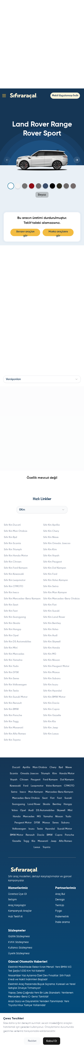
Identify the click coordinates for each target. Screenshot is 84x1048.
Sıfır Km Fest (11, 611)
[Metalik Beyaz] (17, 186)
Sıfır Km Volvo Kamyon (55, 580)
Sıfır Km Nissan (51, 660)
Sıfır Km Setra (51, 586)
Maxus (46, 823)
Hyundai (50, 829)
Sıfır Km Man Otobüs (15, 531)
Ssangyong (18, 804)
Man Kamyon (35, 792)
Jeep (53, 841)
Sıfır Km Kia (49, 721)
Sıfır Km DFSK (11, 672)
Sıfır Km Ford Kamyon (16, 568)
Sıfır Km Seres (11, 678)
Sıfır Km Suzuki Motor (16, 697)
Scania (14, 773)
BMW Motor (16, 835)
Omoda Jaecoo (29, 773)
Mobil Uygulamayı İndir (65, 95)
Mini (70, 810)
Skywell (61, 810)
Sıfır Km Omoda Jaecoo (56, 543)
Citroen (24, 780)
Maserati (43, 841)
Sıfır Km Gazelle (52, 715)
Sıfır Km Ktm (50, 549)
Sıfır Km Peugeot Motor (56, 666)
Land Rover (34, 804)
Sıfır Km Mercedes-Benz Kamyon (22, 599)
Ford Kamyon (50, 780)
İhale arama (62, 922)
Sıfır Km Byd (10, 537)
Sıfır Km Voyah (51, 556)
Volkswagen (19, 829)
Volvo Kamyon (54, 786)
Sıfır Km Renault (13, 703)
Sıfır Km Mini (11, 648)
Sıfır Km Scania (12, 543)
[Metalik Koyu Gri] (38, 186)
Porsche (69, 835)
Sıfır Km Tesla (11, 691)
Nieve (68, 767)
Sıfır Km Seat (11, 605)
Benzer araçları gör (25, 233)
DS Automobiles (45, 810)
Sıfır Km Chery (51, 531)
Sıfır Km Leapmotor (14, 580)
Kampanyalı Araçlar (20, 911)
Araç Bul (60, 894)
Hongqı (68, 804)
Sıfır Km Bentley (52, 623)
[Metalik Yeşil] (59, 186)
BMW (50, 835)
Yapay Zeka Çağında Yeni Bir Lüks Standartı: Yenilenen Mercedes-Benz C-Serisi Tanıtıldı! (40, 994)
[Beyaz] (11, 186)
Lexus (37, 847)
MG (39, 816)
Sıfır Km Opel (11, 635)
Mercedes (28, 816)
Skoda (46, 804)
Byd (61, 767)
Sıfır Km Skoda (12, 623)
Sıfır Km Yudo (11, 666)
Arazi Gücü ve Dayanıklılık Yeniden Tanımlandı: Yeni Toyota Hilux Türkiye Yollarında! (38, 1003)
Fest (59, 798)
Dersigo (60, 899)
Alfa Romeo (65, 841)
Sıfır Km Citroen (12, 562)
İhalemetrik (62, 916)
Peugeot (36, 780)
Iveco (23, 792)
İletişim (12, 899)
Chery (53, 767)
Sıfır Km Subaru (52, 678)
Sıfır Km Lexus (51, 734)
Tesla (40, 829)
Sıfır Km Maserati (13, 728)
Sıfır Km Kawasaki (14, 574)
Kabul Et (51, 1041)
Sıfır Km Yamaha (13, 660)
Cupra (58, 835)
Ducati (16, 767)
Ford (25, 786)
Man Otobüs (40, 767)
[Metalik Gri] (24, 186)
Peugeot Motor (23, 823)
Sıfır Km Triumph (13, 549)
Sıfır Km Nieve (51, 537)
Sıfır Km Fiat (50, 605)
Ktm (54, 773)
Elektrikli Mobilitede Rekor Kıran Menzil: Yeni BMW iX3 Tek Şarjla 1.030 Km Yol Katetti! (39, 969)
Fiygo (58, 911)
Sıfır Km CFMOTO (13, 586)
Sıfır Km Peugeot (52, 562)
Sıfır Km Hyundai (52, 691)
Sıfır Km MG (49, 654)
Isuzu (31, 829)
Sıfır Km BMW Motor (54, 697)
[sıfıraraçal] (22, 96)
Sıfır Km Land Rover (54, 617)
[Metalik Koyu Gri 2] (73, 186)
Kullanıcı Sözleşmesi (20, 947)
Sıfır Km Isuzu (50, 685)
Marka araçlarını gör (58, 233)
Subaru (65, 823)
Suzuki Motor (64, 829)
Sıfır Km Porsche (13, 715)
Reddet (32, 1041)
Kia (33, 841)
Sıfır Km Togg (11, 721)
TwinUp (59, 905)
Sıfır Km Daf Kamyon (54, 568)
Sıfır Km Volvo (50, 629)
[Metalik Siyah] (52, 186)
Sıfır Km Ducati (12, 525)
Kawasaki (15, 786)
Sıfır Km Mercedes (14, 654)
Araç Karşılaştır (17, 905)
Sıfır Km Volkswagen (15, 685)
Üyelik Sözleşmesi (19, 953)
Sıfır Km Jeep (50, 728)
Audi (31, 810)
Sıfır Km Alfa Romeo (15, 734)
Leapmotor (37, 786)
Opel (23, 810)
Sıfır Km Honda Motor (16, 556)
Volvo (15, 810)
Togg (26, 841)
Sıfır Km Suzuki (51, 611)
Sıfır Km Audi (50, 635)
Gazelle (16, 841)
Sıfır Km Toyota (12, 740)
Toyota (46, 847)
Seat (45, 798)
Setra (14, 792)
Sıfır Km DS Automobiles (17, 642)
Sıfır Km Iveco (11, 592)
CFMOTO (69, 786)
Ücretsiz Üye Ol (17, 894)
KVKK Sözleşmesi (18, 942)
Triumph (45, 773)
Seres (55, 823)
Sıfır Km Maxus (51, 672)
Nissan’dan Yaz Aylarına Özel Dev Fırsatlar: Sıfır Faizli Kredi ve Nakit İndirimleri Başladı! (39, 977)
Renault (30, 835)
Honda (17, 816)
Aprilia (26, 767)
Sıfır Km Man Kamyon (55, 592)
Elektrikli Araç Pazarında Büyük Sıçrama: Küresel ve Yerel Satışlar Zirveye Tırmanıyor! (41, 986)
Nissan (59, 816)
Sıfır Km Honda (51, 648)
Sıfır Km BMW (11, 709)
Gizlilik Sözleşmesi (19, 936)
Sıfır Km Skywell (52, 642)
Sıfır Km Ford (50, 574)
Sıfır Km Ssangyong (15, 617)
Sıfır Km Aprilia (51, 525)
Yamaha (48, 816)
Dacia (40, 835)
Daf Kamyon (67, 780)
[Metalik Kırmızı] (31, 186)
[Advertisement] (42, 44)
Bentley (57, 804)
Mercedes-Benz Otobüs (26, 798)
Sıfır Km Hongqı (12, 629)
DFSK (37, 823)
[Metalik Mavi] (45, 186)
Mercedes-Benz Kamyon (59, 792)
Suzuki (68, 798)
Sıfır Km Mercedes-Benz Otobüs (61, 599)
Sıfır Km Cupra (51, 709)
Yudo (68, 816)
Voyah (13, 780)
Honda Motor (66, 773)
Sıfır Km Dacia (51, 703)
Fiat (52, 798)
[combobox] (42, 379)
